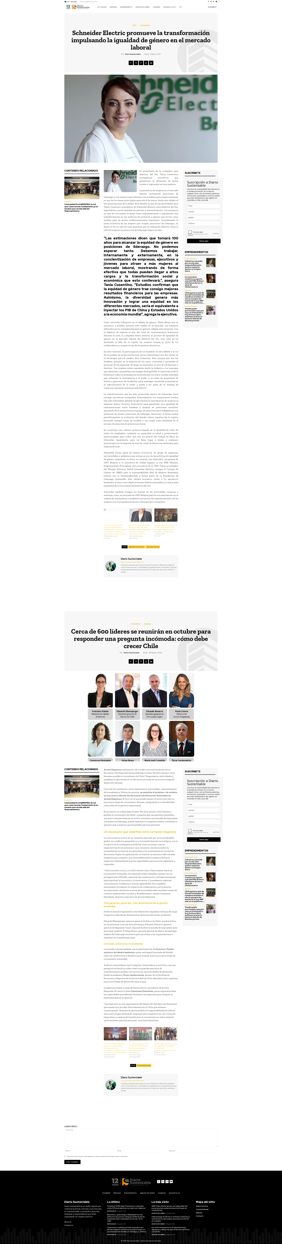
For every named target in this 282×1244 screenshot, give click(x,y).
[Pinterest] (141, 63)
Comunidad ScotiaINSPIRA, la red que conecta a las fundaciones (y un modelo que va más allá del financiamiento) (81, 207)
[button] (180, 7)
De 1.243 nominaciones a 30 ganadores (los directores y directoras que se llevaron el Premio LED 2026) (171, 1229)
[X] (213, 1)
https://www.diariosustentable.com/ (132, 562)
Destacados (111, 1211)
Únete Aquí (203, 241)
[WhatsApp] (146, 63)
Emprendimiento (191, 258)
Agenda (188, 290)
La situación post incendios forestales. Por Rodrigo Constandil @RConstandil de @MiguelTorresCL (181, 592)
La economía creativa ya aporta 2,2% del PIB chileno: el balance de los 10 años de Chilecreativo (194, 282)
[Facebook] (208, 1)
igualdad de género (136, 547)
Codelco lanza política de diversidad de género (101, 591)
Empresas (67, 201)
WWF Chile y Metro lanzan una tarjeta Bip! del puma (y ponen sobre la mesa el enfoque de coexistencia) (169, 1208)
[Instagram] (211, 1)
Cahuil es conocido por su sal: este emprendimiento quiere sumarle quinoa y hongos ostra (193, 266)
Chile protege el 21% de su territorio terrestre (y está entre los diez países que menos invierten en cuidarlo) (171, 1219)
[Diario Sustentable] (112, 566)
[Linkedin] (151, 63)
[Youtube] (216, 1)
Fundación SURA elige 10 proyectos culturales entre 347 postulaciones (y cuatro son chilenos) (126, 1207)
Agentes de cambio (158, 1213)
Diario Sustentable (133, 54)
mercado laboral (152, 547)
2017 (134, 25)
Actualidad (145, 25)
